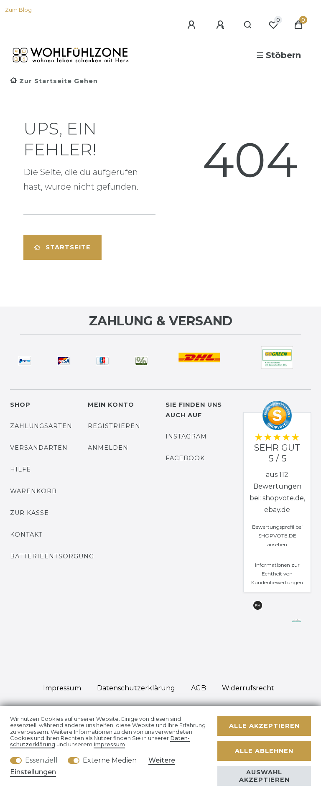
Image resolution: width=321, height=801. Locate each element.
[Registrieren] (221, 25)
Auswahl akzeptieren (264, 775)
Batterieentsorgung (52, 556)
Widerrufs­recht (248, 688)
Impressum (62, 688)
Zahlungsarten (41, 426)
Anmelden (108, 447)
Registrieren (114, 426)
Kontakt (26, 534)
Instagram (186, 436)
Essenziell (41, 760)
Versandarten (39, 447)
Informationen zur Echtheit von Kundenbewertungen (277, 574)
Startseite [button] (68, 247)
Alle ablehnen (264, 751)
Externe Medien (110, 760)
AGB (198, 688)
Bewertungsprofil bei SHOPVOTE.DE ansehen (277, 536)
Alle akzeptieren (264, 726)
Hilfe (20, 469)
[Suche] (248, 25)
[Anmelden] (192, 25)
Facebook (185, 458)
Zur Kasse (29, 513)
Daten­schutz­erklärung (136, 688)
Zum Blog (18, 10)
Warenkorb (33, 491)
